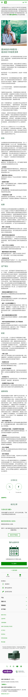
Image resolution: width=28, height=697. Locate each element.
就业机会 (3, 634)
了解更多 (3, 684)
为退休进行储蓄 (6, 509)
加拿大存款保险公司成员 (6, 626)
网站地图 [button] (3, 641)
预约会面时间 (12, 14)
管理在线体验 (4, 638)
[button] (14, 563)
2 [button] (1, 123)
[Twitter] (7, 666)
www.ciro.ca (4, 693)
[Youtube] (17, 666)
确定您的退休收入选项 (8, 521)
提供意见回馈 (8, 591)
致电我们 (7, 584)
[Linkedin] (21, 666)
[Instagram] (13, 666)
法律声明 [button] (3, 497)
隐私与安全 (3, 614)
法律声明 (3, 618)
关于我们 (3, 630)
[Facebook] (10, 666)
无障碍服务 (3, 622)
